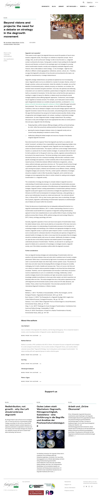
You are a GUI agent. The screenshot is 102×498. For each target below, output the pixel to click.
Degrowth (45, 6)
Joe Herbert (9, 42)
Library (61, 6)
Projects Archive (69, 490)
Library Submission (70, 487)
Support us (89, 2)
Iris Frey (22, 42)
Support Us (68, 484)
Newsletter (68, 481)
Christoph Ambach (8, 44)
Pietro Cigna (16, 44)
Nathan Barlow (15, 42)
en (96, 2)
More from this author (29, 335)
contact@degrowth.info (12, 490)
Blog (54, 6)
